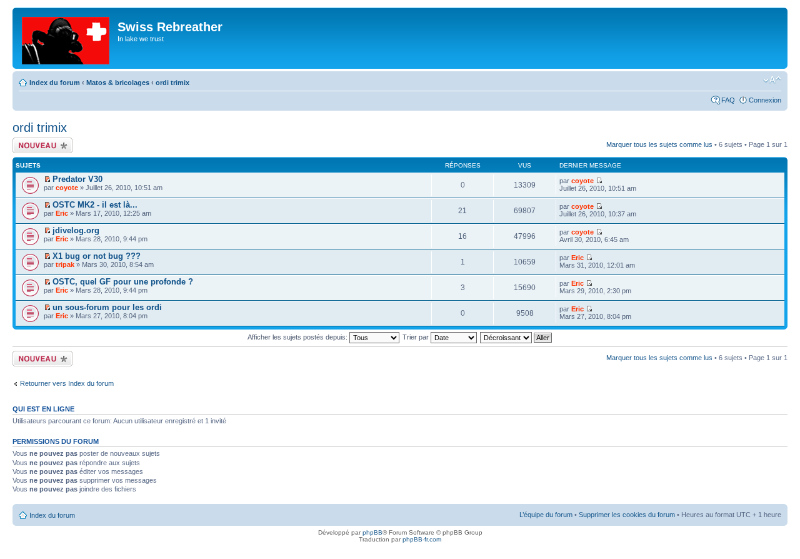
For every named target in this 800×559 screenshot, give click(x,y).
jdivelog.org (75, 230)
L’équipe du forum (545, 514)
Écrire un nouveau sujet (40, 145)
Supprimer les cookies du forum (627, 514)
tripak (65, 264)
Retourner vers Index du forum (67, 383)
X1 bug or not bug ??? (96, 256)
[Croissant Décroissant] (516, 337)
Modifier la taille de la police (772, 80)
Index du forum (54, 82)
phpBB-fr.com (421, 539)
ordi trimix (172, 82)
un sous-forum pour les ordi (107, 307)
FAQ (728, 100)
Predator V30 (77, 179)
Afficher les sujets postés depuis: (298, 337)
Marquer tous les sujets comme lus (659, 144)
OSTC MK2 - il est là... (95, 204)
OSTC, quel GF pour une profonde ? (122, 281)
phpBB (372, 532)
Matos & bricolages (117, 82)
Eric (62, 213)
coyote (67, 187)
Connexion (765, 100)
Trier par (416, 337)
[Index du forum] (67, 38)
